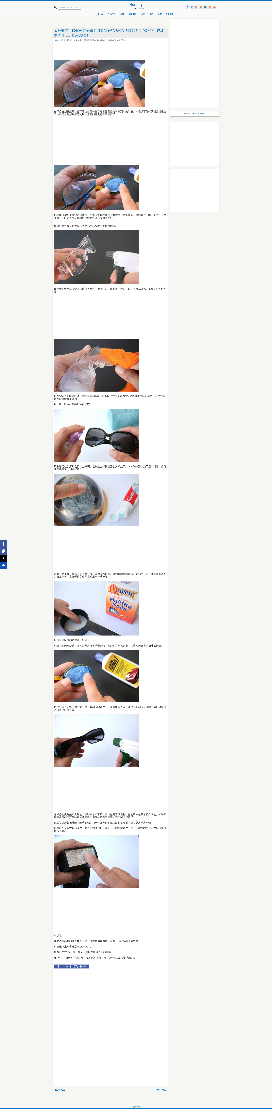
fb (187, 7)
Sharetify (136, 5)
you (214, 7)
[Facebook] (3, 543)
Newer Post (60, 1089)
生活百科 (111, 14)
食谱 (160, 14)
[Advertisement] (105, 50)
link (205, 7)
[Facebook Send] (3, 551)
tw (192, 7)
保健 (122, 14)
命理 (143, 14)
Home (100, 14)
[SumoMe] (3, 565)
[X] (3, 558)
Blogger (202, 113)
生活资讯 (62, 40)
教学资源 (169, 14)
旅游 (151, 14)
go (196, 7)
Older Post (161, 1089)
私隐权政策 (136, 1107)
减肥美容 (132, 14)
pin (201, 7)
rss (210, 7)
